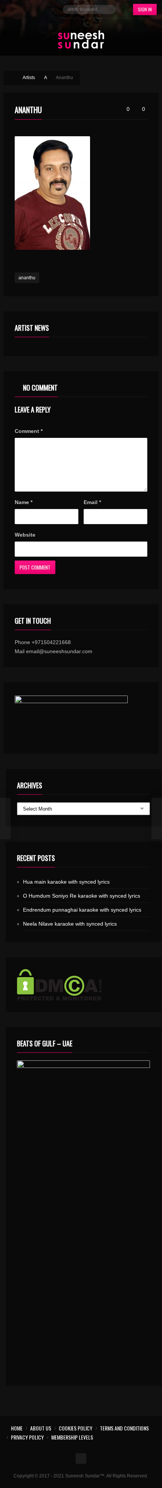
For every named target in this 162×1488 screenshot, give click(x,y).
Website (25, 535)
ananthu (26, 277)
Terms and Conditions (124, 1428)
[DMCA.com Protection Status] (83, 985)
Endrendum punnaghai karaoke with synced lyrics (82, 910)
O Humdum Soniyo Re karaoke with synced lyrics (81, 896)
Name (23, 502)
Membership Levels (72, 1437)
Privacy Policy (27, 1437)
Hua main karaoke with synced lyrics (66, 882)
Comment (29, 431)
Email (92, 502)
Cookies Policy (75, 1428)
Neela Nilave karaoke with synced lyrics (70, 924)
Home (17, 1428)
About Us (40, 1428)
